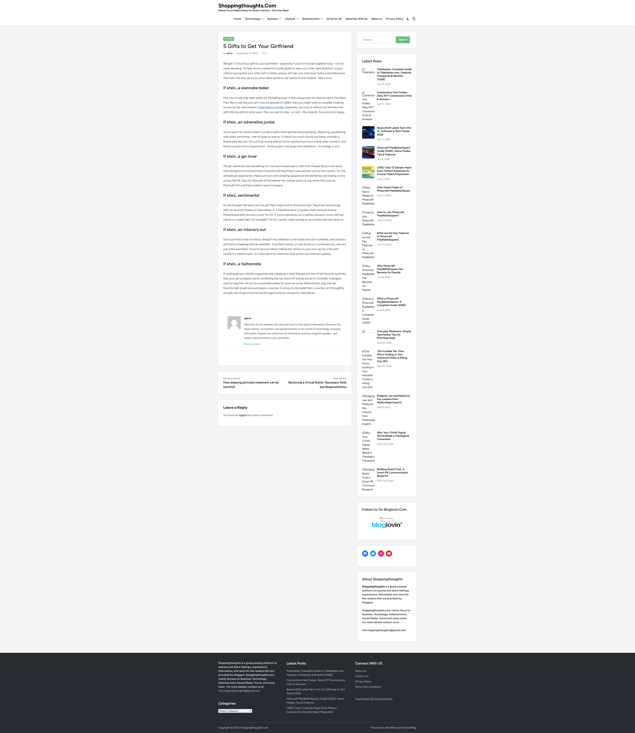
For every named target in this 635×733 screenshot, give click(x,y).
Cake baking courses (271, 107)
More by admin (252, 344)
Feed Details (362, 699)
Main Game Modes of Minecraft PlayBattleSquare (393, 189)
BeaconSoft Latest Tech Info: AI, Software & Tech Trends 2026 (394, 131)
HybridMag (409, 727)
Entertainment (310, 18)
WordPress (391, 727)
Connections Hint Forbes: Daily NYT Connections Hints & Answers (394, 96)
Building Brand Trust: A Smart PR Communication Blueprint (392, 473)
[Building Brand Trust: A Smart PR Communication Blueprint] (368, 469)
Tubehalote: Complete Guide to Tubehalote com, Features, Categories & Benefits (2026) (394, 74)
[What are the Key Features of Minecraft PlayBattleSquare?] (368, 233)
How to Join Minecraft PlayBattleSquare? (390, 214)
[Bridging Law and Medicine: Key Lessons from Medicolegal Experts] (368, 396)
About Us (376, 18)
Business (273, 18)
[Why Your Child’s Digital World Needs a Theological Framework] (368, 432)
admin (229, 53)
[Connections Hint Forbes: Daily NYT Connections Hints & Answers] (368, 92)
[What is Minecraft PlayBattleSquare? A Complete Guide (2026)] (368, 298)
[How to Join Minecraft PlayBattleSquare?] (368, 212)
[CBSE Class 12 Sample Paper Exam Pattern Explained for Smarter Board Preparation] (368, 167)
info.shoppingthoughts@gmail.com (239, 690)
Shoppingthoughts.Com (247, 5)
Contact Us (361, 676)
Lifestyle (290, 18)
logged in (244, 415)
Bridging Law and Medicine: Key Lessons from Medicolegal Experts (393, 399)
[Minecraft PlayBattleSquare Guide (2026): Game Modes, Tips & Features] (368, 148)
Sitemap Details (383, 699)
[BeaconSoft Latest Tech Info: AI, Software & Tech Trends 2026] (368, 128)
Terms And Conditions (368, 686)
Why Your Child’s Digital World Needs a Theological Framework (393, 436)
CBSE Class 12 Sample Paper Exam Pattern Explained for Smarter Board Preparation (394, 171)
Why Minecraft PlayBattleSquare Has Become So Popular (390, 269)
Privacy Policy (394, 18)
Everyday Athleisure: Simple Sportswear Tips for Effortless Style (394, 335)
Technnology (252, 18)
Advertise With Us (356, 18)
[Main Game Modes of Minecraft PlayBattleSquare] (368, 187)
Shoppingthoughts (373, 586)
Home (237, 18)
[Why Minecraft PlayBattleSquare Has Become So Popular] (368, 266)
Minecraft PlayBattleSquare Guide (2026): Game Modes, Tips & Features (394, 151)
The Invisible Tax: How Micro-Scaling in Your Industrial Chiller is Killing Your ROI (392, 356)
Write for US (334, 18)
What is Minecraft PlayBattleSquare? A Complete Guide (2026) (391, 302)
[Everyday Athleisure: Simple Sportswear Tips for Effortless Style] (368, 331)
